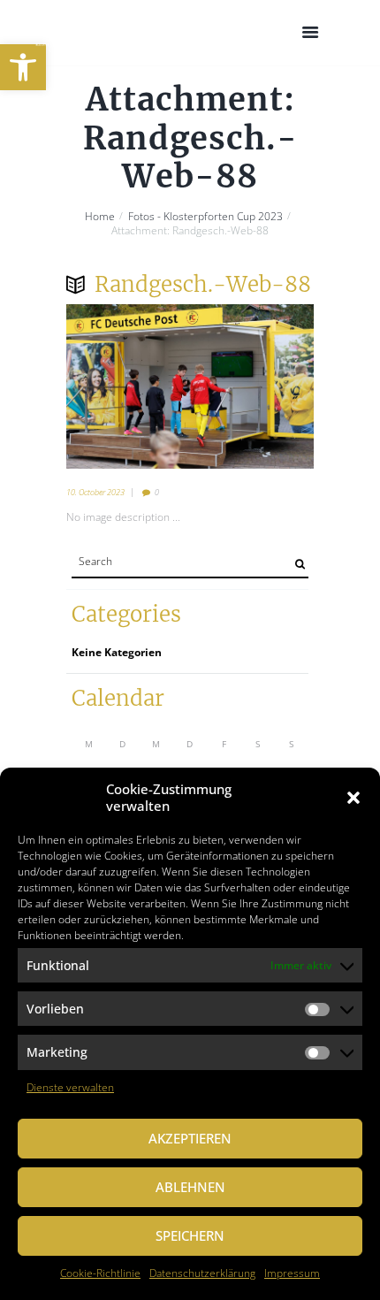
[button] (23, 67)
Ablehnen (190, 1187)
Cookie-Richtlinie (100, 1273)
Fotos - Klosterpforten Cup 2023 (205, 217)
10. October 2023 (95, 492)
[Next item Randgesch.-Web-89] (252, 386)
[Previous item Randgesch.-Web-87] (128, 386)
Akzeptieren (190, 1138)
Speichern (190, 1235)
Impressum (292, 1273)
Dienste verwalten (70, 1087)
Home (100, 217)
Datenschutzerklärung (202, 1273)
